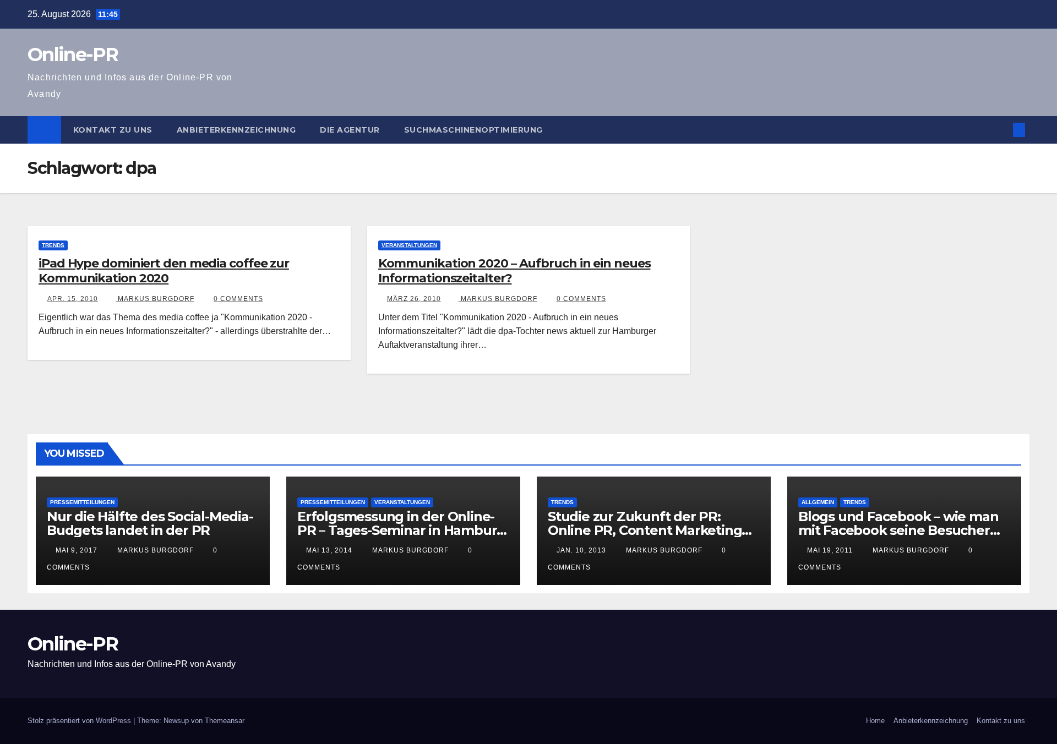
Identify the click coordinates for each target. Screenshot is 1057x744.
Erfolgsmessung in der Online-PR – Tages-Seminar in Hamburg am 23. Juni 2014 (401, 530)
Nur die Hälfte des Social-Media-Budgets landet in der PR (150, 523)
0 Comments (238, 299)
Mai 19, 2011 (830, 550)
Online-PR (73, 54)
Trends (53, 245)
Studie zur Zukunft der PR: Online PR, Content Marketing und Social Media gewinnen (645, 530)
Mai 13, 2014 (329, 550)
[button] (1001, 129)
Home (875, 720)
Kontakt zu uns (112, 130)
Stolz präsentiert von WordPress (80, 720)
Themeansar (224, 720)
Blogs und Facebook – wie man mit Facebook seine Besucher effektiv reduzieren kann (898, 530)
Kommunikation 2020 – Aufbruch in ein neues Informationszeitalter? (514, 270)
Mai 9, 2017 (76, 550)
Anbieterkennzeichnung (236, 130)
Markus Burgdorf (155, 299)
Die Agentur (350, 130)
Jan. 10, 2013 (581, 550)
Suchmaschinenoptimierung (473, 130)
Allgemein (818, 502)
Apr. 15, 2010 (72, 299)
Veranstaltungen (409, 245)
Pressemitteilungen (82, 502)
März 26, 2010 (414, 299)
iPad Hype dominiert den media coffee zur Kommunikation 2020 (164, 270)
